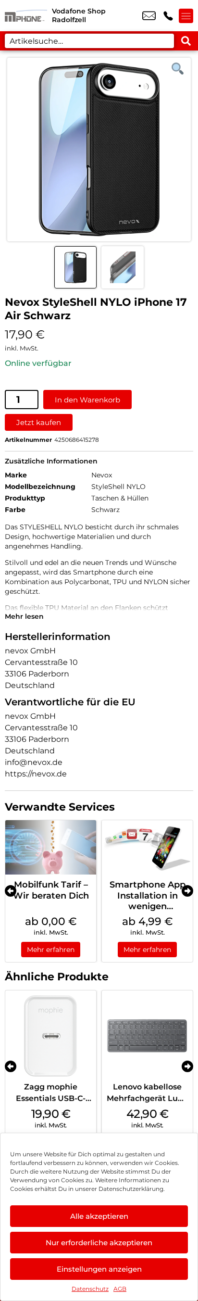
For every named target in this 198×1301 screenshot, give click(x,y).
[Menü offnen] (186, 16)
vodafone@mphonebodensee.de (149, 16)
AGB (119, 1288)
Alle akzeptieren (99, 1216)
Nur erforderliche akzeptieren (99, 1242)
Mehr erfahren (50, 949)
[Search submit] (186, 41)
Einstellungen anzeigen (99, 1269)
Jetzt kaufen (38, 422)
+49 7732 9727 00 (168, 16)
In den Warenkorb (87, 399)
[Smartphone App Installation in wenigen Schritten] (147, 847)
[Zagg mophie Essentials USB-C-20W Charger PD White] (50, 1035)
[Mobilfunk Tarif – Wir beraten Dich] (50, 847)
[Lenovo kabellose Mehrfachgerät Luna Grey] (147, 1035)
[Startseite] (26, 15)
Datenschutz (90, 1288)
